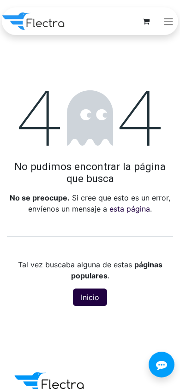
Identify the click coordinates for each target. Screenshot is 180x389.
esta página (129, 208)
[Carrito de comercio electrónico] (146, 21)
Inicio (90, 297)
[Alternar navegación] (168, 21)
